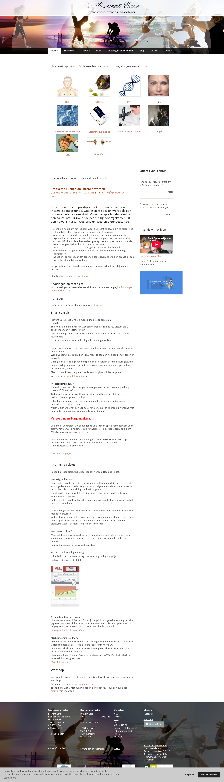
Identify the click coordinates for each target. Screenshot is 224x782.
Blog (142, 51)
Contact (168, 51)
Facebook (148, 714)
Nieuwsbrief (155, 724)
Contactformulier (56, 748)
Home (54, 51)
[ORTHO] (99, 96)
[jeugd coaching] (158, 125)
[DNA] (130, 96)
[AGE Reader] (158, 96)
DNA (129, 102)
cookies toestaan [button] (209, 774)
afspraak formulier (74, 376)
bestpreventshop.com (82, 684)
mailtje (54, 691)
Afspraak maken (56, 734)
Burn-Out (99, 154)
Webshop (148, 719)
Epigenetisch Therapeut (67, 132)
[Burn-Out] (99, 145)
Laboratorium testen (129, 131)
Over (98, 51)
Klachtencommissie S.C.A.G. (157, 751)
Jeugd (159, 131)
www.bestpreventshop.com (74, 192)
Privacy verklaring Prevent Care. (68, 630)
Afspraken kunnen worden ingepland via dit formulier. (80, 178)
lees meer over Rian (76, 276)
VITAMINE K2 (120, 725)
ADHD (67, 155)
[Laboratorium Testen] (129, 125)
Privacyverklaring (152, 748)
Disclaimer (149, 760)
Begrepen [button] (190, 774)
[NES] (67, 96)
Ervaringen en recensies (120, 51)
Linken (117, 749)
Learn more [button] (10, 778)
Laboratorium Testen (124, 731)
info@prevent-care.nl (58, 728)
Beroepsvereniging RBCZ (155, 754)
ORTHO (99, 102)
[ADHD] (67, 151)
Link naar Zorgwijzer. (62, 453)
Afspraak (85, 51)
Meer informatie (59, 662)
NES (67, 102)
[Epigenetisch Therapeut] (67, 125)
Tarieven (98, 305)
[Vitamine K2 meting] (99, 125)
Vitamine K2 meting (99, 132)
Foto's (154, 51)
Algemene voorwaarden (155, 757)
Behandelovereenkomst (155, 745)
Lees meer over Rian (151, 256)
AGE (116, 722)
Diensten (69, 51)
